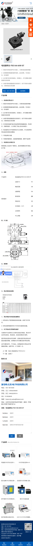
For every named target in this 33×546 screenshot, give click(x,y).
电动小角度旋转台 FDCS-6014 (16, 351)
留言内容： (5, 425)
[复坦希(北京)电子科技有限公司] (7, 3)
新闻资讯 (20, 545)
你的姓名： (5, 413)
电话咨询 (4, 545)
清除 (20, 436)
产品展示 (12, 545)
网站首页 (29, 545)
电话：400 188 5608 (9, 91)
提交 (12, 436)
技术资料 (22, 91)
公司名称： (5, 421)
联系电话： (5, 417)
